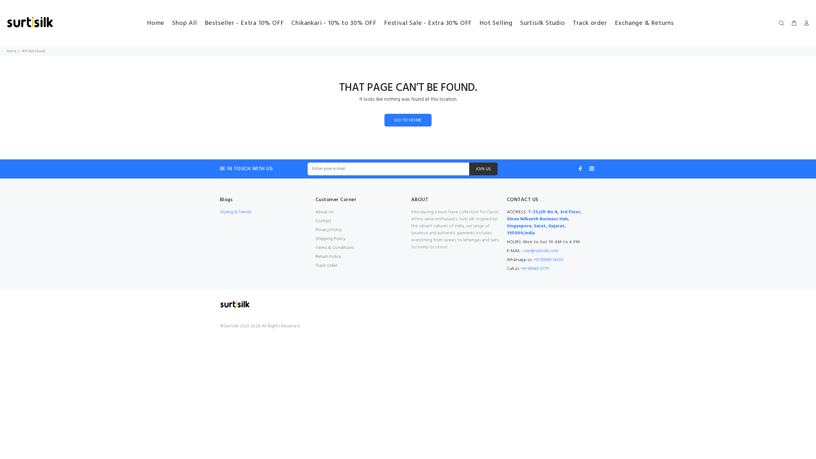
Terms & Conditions (335, 247)
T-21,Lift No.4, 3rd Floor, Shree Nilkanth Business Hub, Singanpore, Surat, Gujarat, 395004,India (544, 222)
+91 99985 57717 (535, 269)
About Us (324, 212)
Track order (326, 265)
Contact (324, 221)
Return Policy (328, 256)
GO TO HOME (407, 120)
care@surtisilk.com (540, 251)
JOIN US (483, 169)
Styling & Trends (235, 212)
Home (11, 51)
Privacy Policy (329, 230)
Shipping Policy (331, 239)
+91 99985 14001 (548, 260)
